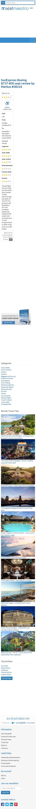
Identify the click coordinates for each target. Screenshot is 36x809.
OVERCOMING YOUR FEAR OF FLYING (13, 558)
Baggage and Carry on (8, 376)
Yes (11, 239)
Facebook (2, 804)
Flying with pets (6, 389)
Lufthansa (4, 670)
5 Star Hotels (5, 368)
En (32, 8)
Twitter (7, 804)
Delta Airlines (5, 668)
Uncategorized (6, 404)
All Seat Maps (6, 678)
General (3, 391)
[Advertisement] (18, 24)
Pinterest (16, 804)
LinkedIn (11, 804)
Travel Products (6, 400)
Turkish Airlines (6, 672)
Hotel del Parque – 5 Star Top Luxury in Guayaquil (17, 485)
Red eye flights (6, 398)
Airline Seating (6, 370)
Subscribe (5, 792)
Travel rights (5, 402)
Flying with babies (7, 387)
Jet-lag (3, 393)
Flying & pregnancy (7, 385)
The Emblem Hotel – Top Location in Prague (16, 580)
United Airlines (6, 674)
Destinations (5, 381)
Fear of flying (5, 383)
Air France (4, 666)
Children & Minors (7, 378)
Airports (4, 374)
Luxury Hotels (5, 396)
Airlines (3, 372)
